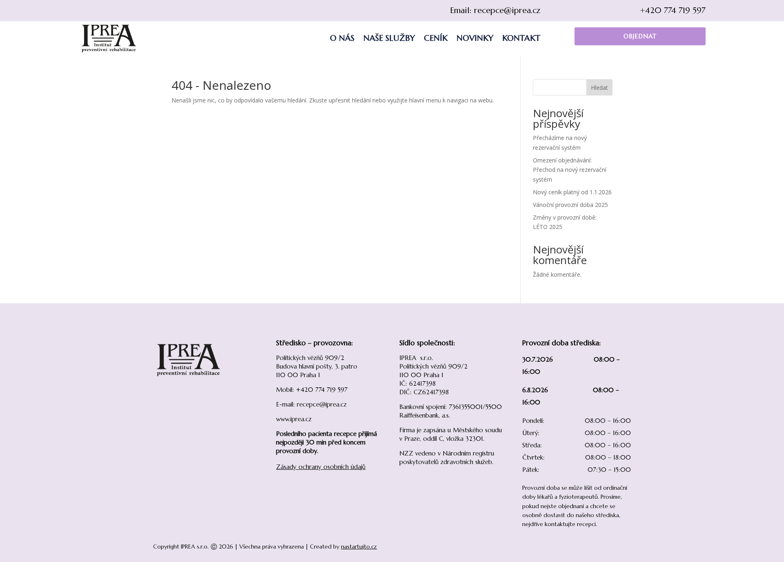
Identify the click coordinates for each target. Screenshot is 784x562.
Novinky (475, 38)
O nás (342, 38)
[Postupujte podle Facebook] (84, 10)
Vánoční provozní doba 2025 (570, 205)
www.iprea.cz (294, 419)
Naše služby (389, 38)
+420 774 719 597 (673, 10)
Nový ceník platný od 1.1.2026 (572, 192)
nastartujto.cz (359, 546)
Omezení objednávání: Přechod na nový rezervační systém (569, 170)
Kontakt (521, 38)
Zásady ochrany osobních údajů (320, 467)
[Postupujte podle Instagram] (101, 10)
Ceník (436, 38)
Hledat (599, 87)
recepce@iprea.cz (507, 10)
